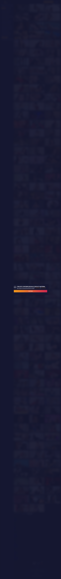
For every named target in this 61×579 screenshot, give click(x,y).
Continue (30, 291)
